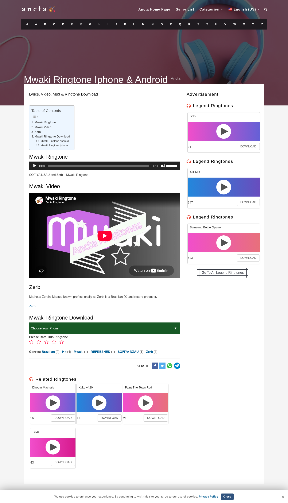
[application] (104, 166)
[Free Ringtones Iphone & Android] (39, 11)
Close (227, 496)
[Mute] (163, 166)
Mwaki (79, 351)
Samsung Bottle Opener (206, 227)
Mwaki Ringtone (45, 122)
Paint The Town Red (138, 387)
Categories (209, 9)
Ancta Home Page (154, 9)
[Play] (34, 166)
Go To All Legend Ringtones (223, 272)
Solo (193, 116)
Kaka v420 (86, 387)
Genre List (185, 9)
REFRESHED (101, 351)
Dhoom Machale (43, 387)
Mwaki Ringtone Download (52, 136)
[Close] (283, 497)
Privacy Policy (208, 496)
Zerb (38, 132)
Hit (64, 351)
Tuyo (35, 431)
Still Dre (195, 171)
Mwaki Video (43, 127)
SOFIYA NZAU (129, 351)
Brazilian (49, 351)
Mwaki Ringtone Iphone (54, 145)
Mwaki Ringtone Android (55, 141)
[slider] (172, 165)
